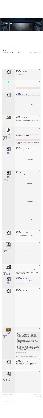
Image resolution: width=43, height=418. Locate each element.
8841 (6, 335)
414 (6, 136)
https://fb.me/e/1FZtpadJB (20, 74)
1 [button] (35, 52)
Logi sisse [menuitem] (39, 17)
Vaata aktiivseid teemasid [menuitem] (37, 19)
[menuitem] (3, 405)
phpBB (6, 401)
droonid (4, 50)
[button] (34, 52)
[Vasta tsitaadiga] (39, 69)
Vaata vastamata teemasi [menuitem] (29, 19)
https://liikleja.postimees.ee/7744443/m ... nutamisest (24, 364)
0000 (8, 84)
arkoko (20, 117)
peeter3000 (8, 332)
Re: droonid (18, 70)
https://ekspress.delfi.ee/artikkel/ (21, 351)
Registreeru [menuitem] (34, 17)
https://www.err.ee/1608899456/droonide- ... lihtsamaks (25, 281)
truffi (8, 133)
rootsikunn (20, 71)
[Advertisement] (21, 7)
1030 (6, 272)
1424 (6, 155)
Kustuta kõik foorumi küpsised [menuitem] (27, 399)
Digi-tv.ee (8, 23)
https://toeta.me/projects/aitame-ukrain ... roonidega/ (24, 235)
